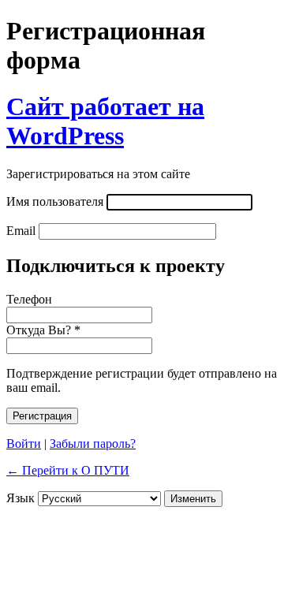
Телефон (29, 299)
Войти (23, 443)
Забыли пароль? (93, 443)
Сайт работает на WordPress (105, 121)
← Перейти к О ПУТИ (67, 470)
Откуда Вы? (43, 330)
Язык (20, 498)
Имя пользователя (54, 201)
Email (21, 230)
